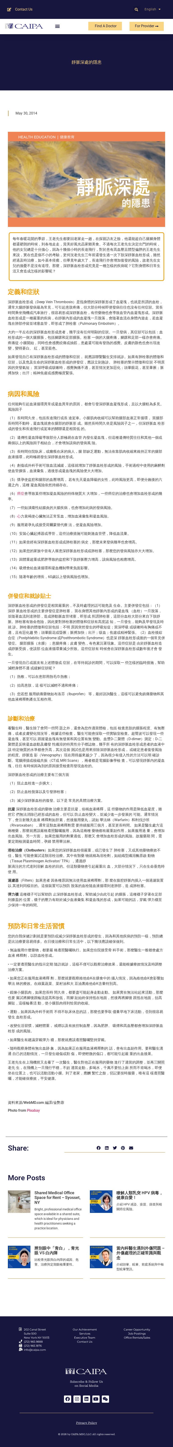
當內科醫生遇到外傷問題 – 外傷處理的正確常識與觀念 (140, 1253)
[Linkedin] (86, 1399)
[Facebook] (67, 1399)
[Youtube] (96, 1399)
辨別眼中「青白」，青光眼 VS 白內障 (56, 1250)
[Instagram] (77, 1399)
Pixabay (33, 1110)
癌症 (20, 493)
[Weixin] (105, 1399)
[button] (136, 9)
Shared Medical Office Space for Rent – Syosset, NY (57, 1197)
